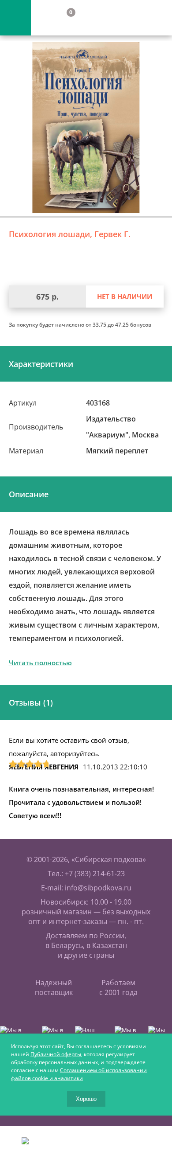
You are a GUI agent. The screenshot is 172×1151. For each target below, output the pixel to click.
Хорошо (86, 1099)
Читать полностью (40, 662)
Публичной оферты (55, 1054)
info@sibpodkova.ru (98, 888)
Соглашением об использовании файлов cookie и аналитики (79, 1074)
